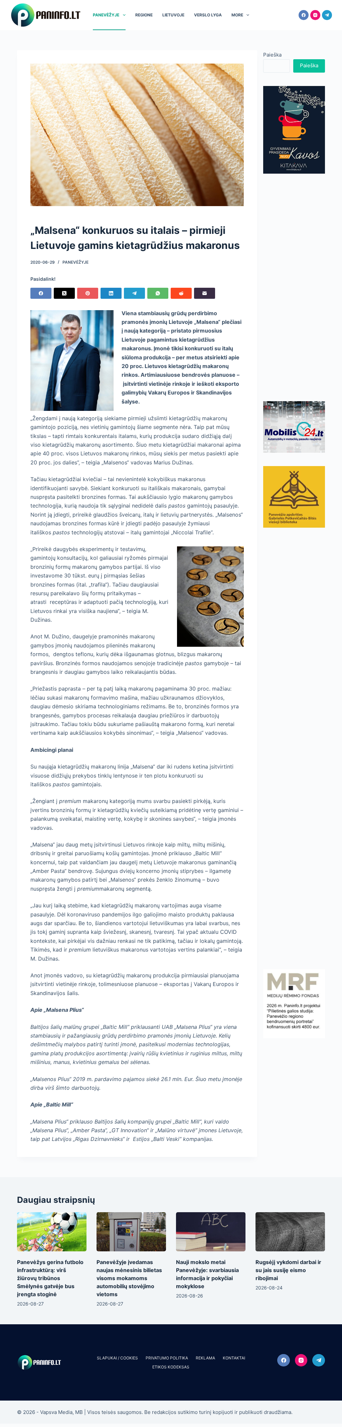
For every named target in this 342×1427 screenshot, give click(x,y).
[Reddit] (181, 293)
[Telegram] (327, 15)
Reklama (205, 1357)
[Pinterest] (87, 293)
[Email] (204, 293)
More (237, 14)
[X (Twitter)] (64, 293)
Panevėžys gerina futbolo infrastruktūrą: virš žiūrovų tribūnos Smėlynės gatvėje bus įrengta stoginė (50, 1278)
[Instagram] (315, 15)
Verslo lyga (208, 14)
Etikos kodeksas (170, 1366)
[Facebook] (304, 15)
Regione (144, 14)
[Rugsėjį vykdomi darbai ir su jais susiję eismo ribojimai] (290, 1231)
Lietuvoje (173, 14)
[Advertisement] (294, 287)
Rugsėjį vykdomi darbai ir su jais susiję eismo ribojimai (288, 1270)
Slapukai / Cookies (117, 1357)
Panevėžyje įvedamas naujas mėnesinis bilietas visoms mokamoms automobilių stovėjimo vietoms (129, 1278)
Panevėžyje (106, 14)
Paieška (272, 55)
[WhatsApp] (157, 293)
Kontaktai (234, 1357)
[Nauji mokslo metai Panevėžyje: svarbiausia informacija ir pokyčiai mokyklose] (210, 1231)
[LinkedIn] (111, 293)
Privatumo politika (167, 1357)
